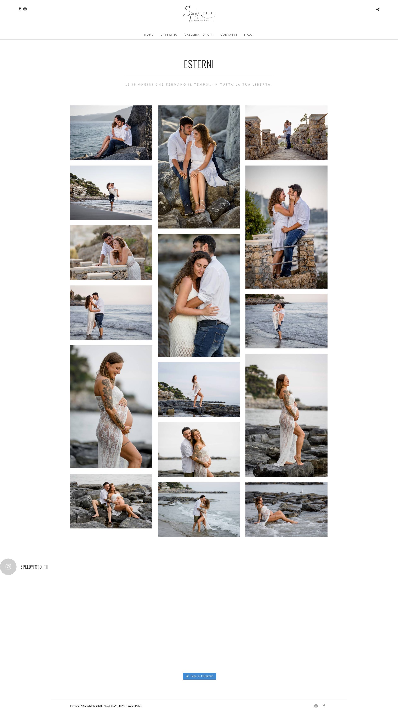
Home (149, 34)
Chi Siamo (169, 34)
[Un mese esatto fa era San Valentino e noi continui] (199, 602)
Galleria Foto (197, 34)
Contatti (228, 34)
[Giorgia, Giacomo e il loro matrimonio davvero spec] (40, 602)
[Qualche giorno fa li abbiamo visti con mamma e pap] (278, 602)
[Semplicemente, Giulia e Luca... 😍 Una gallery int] (119, 602)
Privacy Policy (134, 705)
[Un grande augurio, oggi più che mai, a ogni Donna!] (40, 647)
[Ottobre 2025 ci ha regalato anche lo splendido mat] (358, 602)
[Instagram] (25, 9)
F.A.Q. (249, 34)
